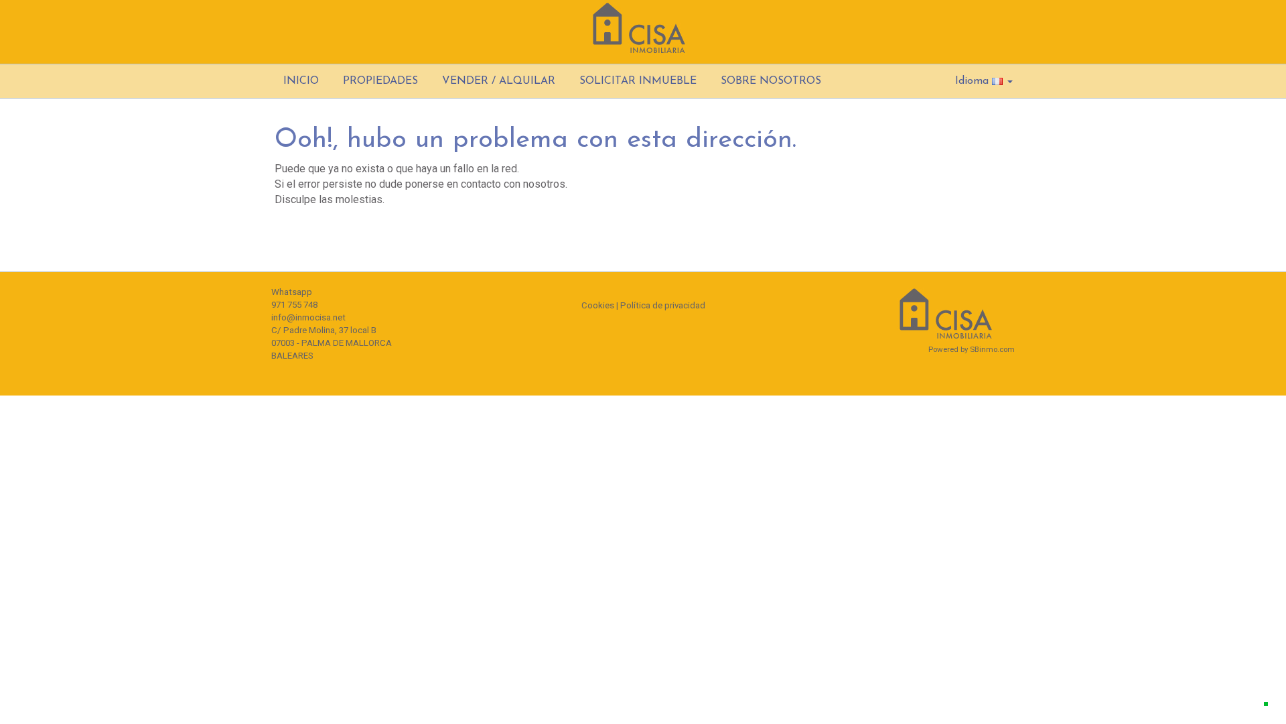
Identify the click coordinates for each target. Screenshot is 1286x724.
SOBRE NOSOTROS (771, 81)
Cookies (597, 305)
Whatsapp (291, 292)
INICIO (301, 81)
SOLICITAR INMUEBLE (638, 81)
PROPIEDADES (380, 81)
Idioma (973, 81)
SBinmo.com (992, 349)
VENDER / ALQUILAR (498, 81)
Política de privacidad (662, 305)
